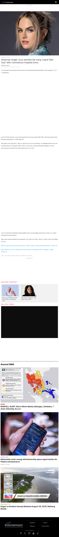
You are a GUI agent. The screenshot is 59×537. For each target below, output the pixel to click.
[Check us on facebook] (20, 533)
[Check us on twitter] (25, 533)
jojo (6, 255)
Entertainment (9, 2)
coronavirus (23, 255)
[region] (29, 7)
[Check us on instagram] (29, 533)
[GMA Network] (3, 3)
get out (18, 255)
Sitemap (32, 526)
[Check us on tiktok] (38, 533)
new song (29, 255)
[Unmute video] (29, 322)
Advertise (32, 522)
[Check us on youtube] (33, 533)
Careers (45, 522)
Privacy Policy (45, 526)
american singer (11, 255)
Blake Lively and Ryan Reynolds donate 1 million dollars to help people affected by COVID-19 (29, 245)
